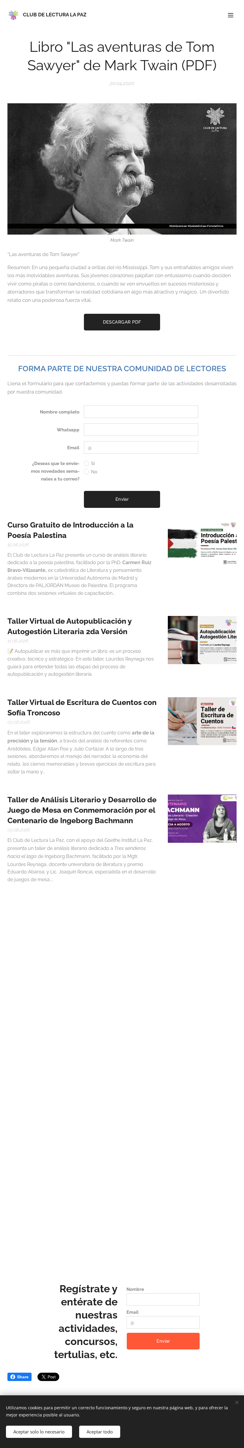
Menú (231, 15)
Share (23, 1376)
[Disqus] (122, 1003)
